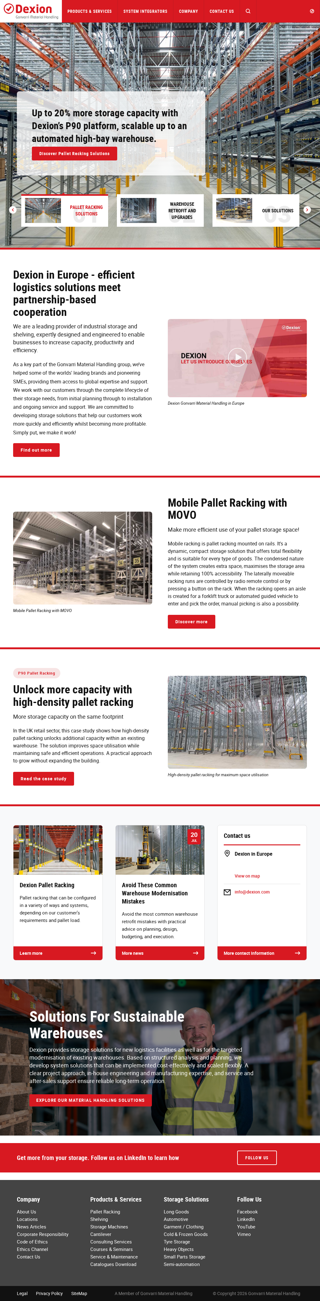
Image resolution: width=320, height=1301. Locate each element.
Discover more (191, 622)
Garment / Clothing (183, 1226)
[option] (160, 135)
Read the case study (44, 779)
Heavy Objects (179, 1249)
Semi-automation (182, 1264)
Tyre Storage (177, 1241)
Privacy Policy (49, 1293)
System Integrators (145, 11)
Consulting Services (111, 1241)
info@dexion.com (252, 892)
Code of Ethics (32, 1241)
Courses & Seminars (111, 1249)
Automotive (176, 1219)
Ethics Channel (32, 1249)
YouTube (246, 1226)
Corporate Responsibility (42, 1234)
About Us (26, 1211)
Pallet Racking (105, 1211)
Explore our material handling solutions (90, 1100)
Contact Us (222, 11)
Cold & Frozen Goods (186, 1234)
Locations (27, 1219)
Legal (22, 1293)
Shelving (99, 1219)
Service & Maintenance (114, 1256)
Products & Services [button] (90, 11)
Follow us (257, 1158)
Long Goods (176, 1211)
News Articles (31, 1226)
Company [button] (188, 11)
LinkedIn (246, 1219)
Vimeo (244, 1234)
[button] (248, 11)
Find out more (36, 450)
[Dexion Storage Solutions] (31, 11)
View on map (247, 876)
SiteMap (79, 1293)
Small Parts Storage (184, 1256)
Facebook (247, 1211)
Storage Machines (109, 1226)
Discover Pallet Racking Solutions (74, 153)
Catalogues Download (113, 1264)
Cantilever (100, 1234)
